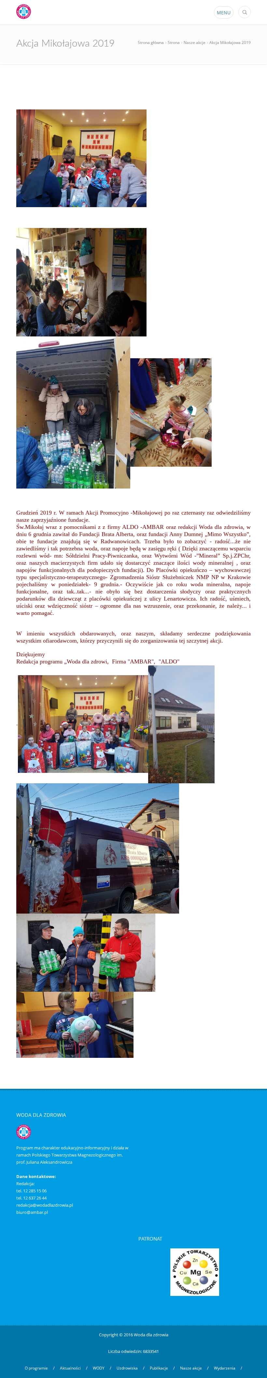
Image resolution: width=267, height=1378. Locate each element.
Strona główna (151, 42)
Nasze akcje (194, 42)
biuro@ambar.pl (32, 1212)
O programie (36, 1368)
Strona (174, 42)
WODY (99, 1368)
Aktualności (70, 1368)
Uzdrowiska (127, 1368)
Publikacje (159, 1368)
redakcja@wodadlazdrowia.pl (44, 1205)
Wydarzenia (224, 1368)
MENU (224, 12)
